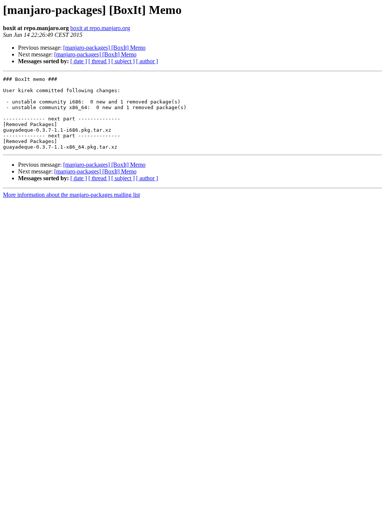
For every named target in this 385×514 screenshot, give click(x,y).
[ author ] (147, 61)
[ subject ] (123, 61)
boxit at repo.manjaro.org (100, 28)
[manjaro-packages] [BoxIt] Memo (104, 47)
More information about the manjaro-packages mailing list (71, 195)
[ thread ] (99, 61)
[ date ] (78, 61)
